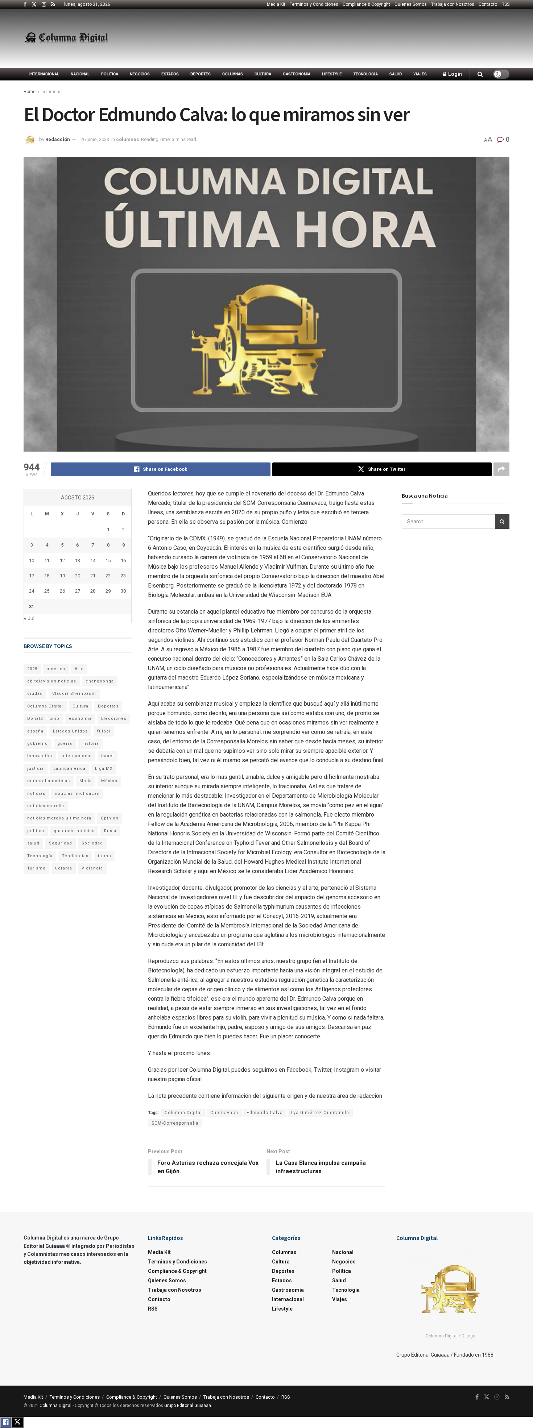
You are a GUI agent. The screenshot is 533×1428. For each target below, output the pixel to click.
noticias (36, 793)
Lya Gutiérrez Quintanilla (320, 1112)
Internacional (44, 73)
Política (109, 73)
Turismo (36, 868)
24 (31, 591)
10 (31, 560)
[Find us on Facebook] (25, 4)
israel (107, 756)
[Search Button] (480, 74)
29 (108, 591)
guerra (64, 743)
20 (77, 575)
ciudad (35, 693)
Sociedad (92, 843)
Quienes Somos (410, 4)
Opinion (110, 818)
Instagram (347, 1069)
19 (62, 575)
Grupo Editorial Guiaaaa (187, 1405)
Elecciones (114, 718)
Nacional (80, 73)
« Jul (29, 618)
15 (108, 560)
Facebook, (300, 1069)
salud (33, 843)
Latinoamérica (69, 768)
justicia (35, 768)
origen (296, 1095)
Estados (170, 73)
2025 (32, 669)
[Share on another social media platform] (501, 469)
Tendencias (75, 856)
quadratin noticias (74, 831)
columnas (232, 73)
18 (46, 575)
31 (31, 606)
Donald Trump (43, 718)
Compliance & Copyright (366, 4)
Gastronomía (296, 73)
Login (454, 74)
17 (31, 575)
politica (35, 831)
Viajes (420, 73)
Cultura (263, 73)
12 (62, 560)
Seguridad (60, 843)
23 (123, 575)
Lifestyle (332, 73)
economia (80, 718)
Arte (79, 669)
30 (123, 591)
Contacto (488, 4)
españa (35, 731)
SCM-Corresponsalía (175, 1123)
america (56, 669)
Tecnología (366, 73)
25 (46, 591)
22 (108, 575)
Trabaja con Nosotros (452, 4)
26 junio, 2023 (94, 139)
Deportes (200, 73)
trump (104, 856)
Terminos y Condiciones (314, 4)
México (109, 781)
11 (46, 560)
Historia (90, 743)
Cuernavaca (224, 1112)
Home (30, 91)
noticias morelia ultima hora (59, 818)
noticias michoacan (77, 793)
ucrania (63, 868)
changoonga (100, 681)
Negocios (140, 73)
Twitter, (324, 1069)
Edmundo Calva (265, 1112)
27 (77, 591)
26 (62, 591)
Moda (85, 781)
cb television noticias (51, 681)
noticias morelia (45, 806)
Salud (395, 73)
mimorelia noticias (48, 781)
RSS (505, 4)
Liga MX (104, 768)
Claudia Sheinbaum (74, 693)
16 (123, 560)
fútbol (104, 731)
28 (92, 591)
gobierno (37, 743)
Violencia (92, 868)
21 (92, 575)
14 (92, 560)
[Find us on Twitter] (34, 4)
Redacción (57, 139)
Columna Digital (183, 1112)
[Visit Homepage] (66, 38)
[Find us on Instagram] (44, 4)
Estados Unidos (70, 731)
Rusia (110, 831)
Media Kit (276, 4)
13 (77, 560)
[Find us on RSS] (53, 4)
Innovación (39, 756)
